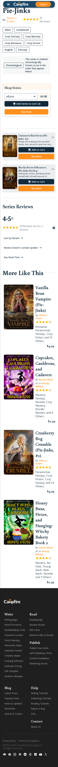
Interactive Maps (13, 645)
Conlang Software (14, 660)
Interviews (10, 708)
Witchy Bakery (42, 385)
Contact (37, 721)
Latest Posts (11, 693)
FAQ (33, 713)
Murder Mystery (40, 410)
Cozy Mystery (43, 403)
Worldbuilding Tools (15, 629)
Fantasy (40, 334)
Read (33, 614)
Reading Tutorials (40, 703)
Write (9, 614)
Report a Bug (38, 708)
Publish (34, 642)
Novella (40, 402)
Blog (8, 687)
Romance (41, 327)
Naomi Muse (46, 379)
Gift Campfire (11, 671)
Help (34, 687)
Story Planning (12, 640)
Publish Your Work (38, 648)
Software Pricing (13, 666)
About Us (36, 726)
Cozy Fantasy (43, 481)
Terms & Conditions (29, 740)
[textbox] (26, 122)
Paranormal (42, 330)
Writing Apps (11, 619)
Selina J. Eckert (12, 19)
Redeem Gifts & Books (41, 635)
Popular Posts (12, 698)
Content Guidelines (39, 658)
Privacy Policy (9, 740)
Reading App (36, 619)
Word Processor (13, 624)
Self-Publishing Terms (40, 653)
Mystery (40, 395)
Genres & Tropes (13, 713)
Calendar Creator (13, 650)
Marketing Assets (38, 663)
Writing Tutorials (39, 693)
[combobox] (6, 96)
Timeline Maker (13, 655)
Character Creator (14, 635)
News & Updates (13, 703)
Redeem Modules (14, 676)
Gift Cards (34, 629)
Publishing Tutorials (41, 698)
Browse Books (37, 624)
